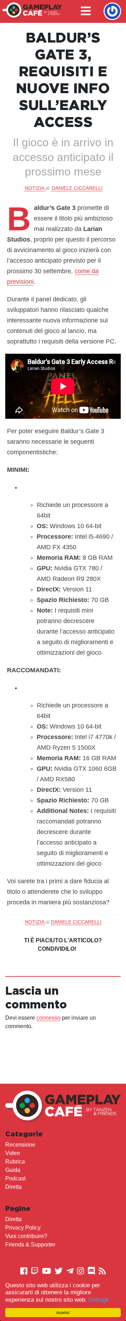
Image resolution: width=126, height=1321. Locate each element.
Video (12, 1153)
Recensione (20, 1145)
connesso (48, 1018)
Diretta (13, 1187)
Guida (12, 1170)
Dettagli (98, 1299)
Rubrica (15, 1162)
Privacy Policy (23, 1228)
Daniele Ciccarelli (77, 188)
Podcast (15, 1178)
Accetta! (63, 1312)
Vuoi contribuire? (26, 1236)
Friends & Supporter (30, 1245)
